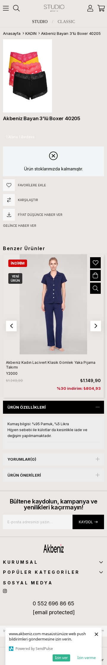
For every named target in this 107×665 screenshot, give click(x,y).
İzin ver (61, 657)
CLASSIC (66, 22)
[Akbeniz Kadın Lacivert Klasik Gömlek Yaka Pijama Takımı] (53, 304)
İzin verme (86, 657)
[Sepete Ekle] (95, 275)
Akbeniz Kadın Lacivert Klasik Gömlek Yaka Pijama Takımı (50, 364)
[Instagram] (5, 591)
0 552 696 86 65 (53, 603)
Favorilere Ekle (95, 262)
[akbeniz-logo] (53, 548)
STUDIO (40, 22)
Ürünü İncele (95, 288)
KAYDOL (86, 522)
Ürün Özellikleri (26, 407)
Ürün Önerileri (24, 475)
